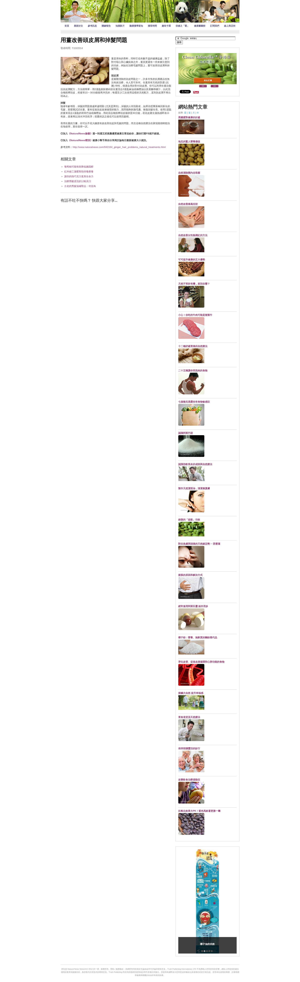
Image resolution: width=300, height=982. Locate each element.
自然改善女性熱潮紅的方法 (192, 235)
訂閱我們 (214, 25)
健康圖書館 (199, 25)
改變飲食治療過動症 (189, 779)
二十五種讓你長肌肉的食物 (192, 370)
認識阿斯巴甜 (185, 433)
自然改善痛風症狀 (188, 204)
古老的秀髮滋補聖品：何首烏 (80, 186)
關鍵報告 (106, 25)
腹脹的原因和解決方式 (190, 575)
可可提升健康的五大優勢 (191, 259)
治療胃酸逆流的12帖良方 (77, 181)
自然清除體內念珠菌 (189, 172)
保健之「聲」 (182, 25)
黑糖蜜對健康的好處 (189, 117)
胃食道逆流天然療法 (189, 717)
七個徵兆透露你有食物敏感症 (194, 401)
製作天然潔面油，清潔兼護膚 (194, 488)
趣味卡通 (166, 25)
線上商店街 (229, 25)
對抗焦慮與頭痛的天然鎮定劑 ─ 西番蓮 (199, 543)
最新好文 (78, 25)
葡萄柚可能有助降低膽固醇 (78, 166)
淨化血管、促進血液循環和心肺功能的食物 (201, 661)
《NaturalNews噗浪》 (80, 140)
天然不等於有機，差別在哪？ (194, 283)
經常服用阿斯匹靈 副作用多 (193, 606)
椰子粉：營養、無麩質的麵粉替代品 (197, 637)
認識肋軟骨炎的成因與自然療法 (195, 464)
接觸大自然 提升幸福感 (190, 693)
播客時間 (152, 25)
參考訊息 (92, 25)
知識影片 (120, 25)
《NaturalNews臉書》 (80, 133)
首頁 (67, 25)
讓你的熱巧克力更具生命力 (78, 176)
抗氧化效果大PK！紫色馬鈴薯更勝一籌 (199, 810)
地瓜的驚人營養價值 (189, 141)
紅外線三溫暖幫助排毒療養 (78, 171)
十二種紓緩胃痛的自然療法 (192, 346)
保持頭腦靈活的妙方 (189, 748)
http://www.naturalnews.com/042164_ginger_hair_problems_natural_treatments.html (119, 147)
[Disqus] (116, 249)
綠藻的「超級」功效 (189, 519)
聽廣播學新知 (136, 25)
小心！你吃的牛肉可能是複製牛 (195, 315)
